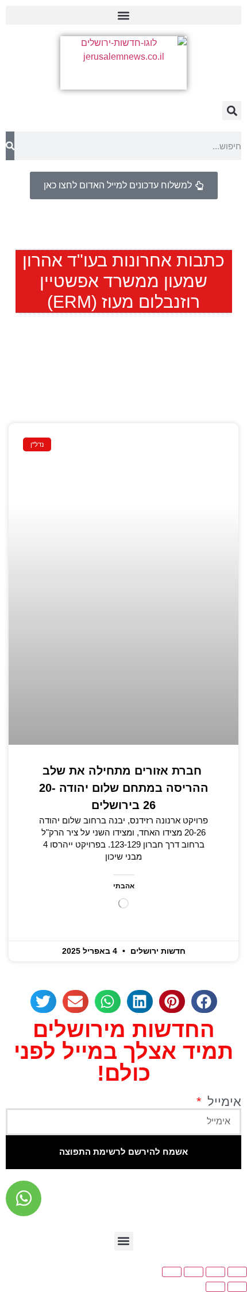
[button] (123, 15)
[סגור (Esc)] (172, 1272)
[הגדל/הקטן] (237, 1272)
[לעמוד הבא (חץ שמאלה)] (215, 1287)
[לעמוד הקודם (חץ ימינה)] (237, 1287)
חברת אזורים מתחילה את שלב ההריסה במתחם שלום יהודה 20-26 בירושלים (124, 787)
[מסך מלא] (215, 1272)
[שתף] (193, 1272)
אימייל (222, 1102)
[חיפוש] (10, 145)
